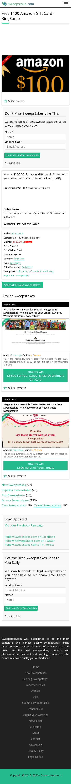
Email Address (13, 141)
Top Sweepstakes (13, 495)
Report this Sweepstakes (17, 275)
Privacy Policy (35, 750)
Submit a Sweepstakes (35, 702)
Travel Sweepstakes (47, 505)
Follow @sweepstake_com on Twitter (30, 541)
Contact (35, 738)
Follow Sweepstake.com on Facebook (30, 537)
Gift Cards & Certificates (41, 271)
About (35, 732)
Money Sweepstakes (15, 500)
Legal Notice (35, 756)
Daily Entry (27, 267)
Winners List (35, 708)
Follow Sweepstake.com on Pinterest (29, 545)
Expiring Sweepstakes (16, 490)
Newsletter (35, 720)
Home (35, 667)
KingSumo (19, 258)
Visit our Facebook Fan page (24, 525)
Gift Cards (22, 271)
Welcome (35, 726)
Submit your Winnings (35, 714)
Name (8, 132)
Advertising (35, 744)
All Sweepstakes (35, 685)
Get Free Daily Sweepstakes (21, 608)
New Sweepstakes (14, 485)
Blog (35, 696)
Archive (35, 690)
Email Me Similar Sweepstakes (22, 155)
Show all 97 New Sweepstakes (22, 285)
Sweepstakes (9, 304)
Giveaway (15, 262)
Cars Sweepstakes (14, 505)
